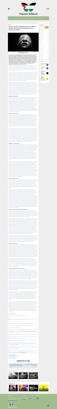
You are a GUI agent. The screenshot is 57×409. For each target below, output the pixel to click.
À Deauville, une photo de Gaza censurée (43, 68)
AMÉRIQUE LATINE (45, 17)
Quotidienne (29, 398)
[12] (22, 273)
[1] (31, 89)
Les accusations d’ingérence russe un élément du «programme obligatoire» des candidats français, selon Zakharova (43, 73)
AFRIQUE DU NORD (32, 17)
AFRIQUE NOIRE (39, 17)
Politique (42, 51)
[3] (17, 102)
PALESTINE (10, 17)
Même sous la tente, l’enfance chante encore (43, 64)
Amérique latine (43, 34)
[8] (11, 224)
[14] (16, 289)
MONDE (27, 17)
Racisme (42, 55)
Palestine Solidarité (28, 14)
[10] (33, 241)
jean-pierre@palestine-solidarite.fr (12, 400)
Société (41, 58)
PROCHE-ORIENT (16, 17)
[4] (33, 108)
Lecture (42, 41)
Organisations (42, 48)
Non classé (42, 46)
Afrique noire (42, 32)
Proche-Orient (42, 53)
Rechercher (46, 27)
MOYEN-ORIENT (22, 17)
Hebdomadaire (23, 399)
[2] (22, 92)
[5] (29, 123)
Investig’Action (13, 313)
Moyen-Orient (42, 44)
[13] (30, 278)
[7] (35, 191)
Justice (41, 39)
